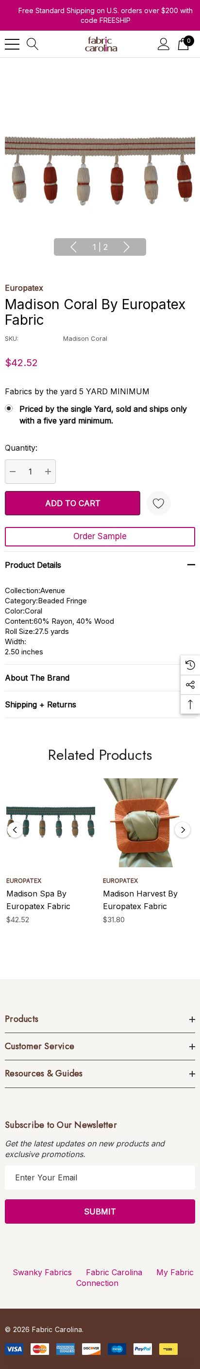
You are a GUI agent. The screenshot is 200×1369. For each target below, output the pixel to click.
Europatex (24, 288)
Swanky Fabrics (42, 1272)
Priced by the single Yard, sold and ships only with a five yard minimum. (103, 414)
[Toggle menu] (12, 44)
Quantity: (21, 448)
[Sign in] (164, 44)
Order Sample (100, 536)
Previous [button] (73, 247)
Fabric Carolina (114, 1272)
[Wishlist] (159, 503)
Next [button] (126, 247)
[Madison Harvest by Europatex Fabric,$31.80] (147, 822)
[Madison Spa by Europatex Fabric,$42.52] (50, 822)
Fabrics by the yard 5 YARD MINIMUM (77, 391)
